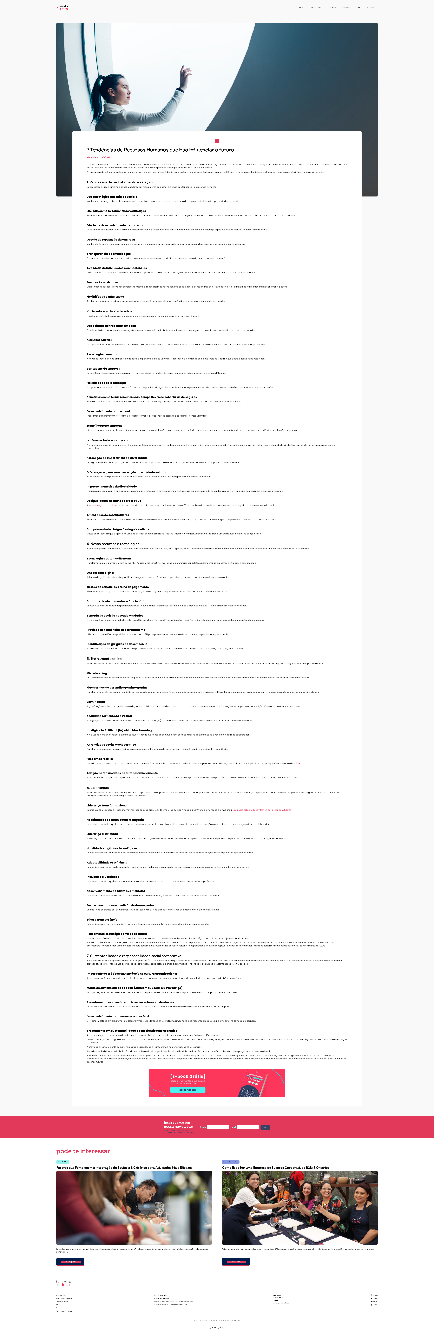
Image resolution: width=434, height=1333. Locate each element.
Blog (358, 7)
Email (233, 1127)
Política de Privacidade (161, 1298)
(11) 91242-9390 (278, 1296)
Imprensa (370, 7)
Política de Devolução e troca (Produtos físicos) (170, 1305)
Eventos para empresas (64, 1298)
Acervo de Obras (62, 1302)
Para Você (332, 7)
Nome (203, 1127)
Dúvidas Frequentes (160, 1295)
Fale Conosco (61, 1295)
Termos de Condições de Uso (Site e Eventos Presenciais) (173, 1302)
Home (301, 7)
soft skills (298, 763)
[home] (62, 7)
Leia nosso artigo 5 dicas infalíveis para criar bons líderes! (262, 809)
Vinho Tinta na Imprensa (64, 1311)
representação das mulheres (103, 505)
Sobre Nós (346, 7)
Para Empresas (315, 7)
